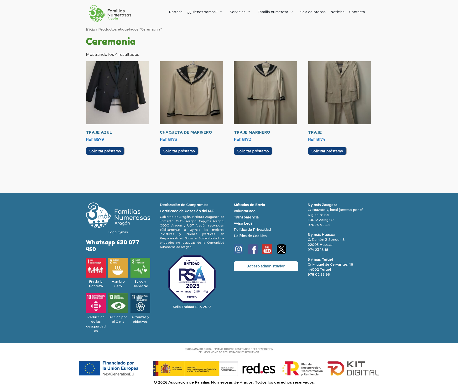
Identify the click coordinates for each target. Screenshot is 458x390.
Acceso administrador (266, 266)
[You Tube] (267, 253)
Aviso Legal (243, 223)
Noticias (337, 12)
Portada (175, 12)
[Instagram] (238, 253)
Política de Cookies (250, 236)
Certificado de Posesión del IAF (187, 211)
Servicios (237, 12)
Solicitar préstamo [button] (105, 151)
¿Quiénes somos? (202, 12)
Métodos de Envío (249, 205)
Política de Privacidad (252, 229)
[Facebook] (253, 253)
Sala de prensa (313, 12)
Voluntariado (244, 211)
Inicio (90, 29)
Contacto (357, 12)
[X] (281, 253)
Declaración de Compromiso (184, 205)
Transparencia (246, 217)
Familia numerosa (273, 12)
